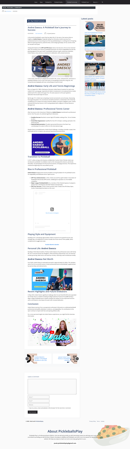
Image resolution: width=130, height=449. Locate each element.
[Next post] (77, 359)
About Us (95, 2)
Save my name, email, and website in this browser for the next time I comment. (50, 408)
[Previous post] (27, 359)
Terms (98, 421)
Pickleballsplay (39, 421)
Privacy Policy (92, 421)
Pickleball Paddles (58, 2)
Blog (4, 7)
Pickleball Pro (48, 2)
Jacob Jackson (8, 11)
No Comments (39, 33)
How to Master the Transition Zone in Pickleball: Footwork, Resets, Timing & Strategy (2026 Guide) (94, 78)
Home (35, 2)
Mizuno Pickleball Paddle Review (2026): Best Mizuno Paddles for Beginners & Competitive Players (95, 93)
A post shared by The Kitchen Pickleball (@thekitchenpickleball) (52, 230)
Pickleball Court (85, 2)
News (41, 2)
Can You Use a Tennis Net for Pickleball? (95, 62)
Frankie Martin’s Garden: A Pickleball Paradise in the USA (40, 358)
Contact (102, 421)
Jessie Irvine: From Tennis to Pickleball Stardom (64, 358)
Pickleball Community (72, 2)
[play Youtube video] (52, 332)
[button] (102, 2)
